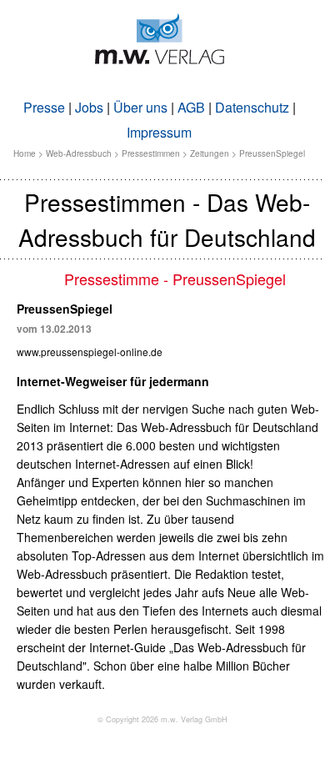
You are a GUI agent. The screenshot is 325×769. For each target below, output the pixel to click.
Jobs (89, 107)
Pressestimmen (151, 153)
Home (24, 153)
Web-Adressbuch (79, 153)
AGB (191, 107)
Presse (44, 107)
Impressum (159, 132)
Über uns (140, 107)
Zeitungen (209, 153)
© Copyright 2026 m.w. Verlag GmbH (163, 719)
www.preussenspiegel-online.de (89, 351)
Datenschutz (252, 107)
